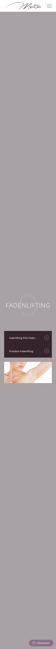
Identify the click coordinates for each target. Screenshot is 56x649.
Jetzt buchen (43, 643)
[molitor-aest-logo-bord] (23, 6)
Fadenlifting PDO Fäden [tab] (22, 338)
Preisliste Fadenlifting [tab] (21, 351)
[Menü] (48, 6)
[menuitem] (48, 6)
